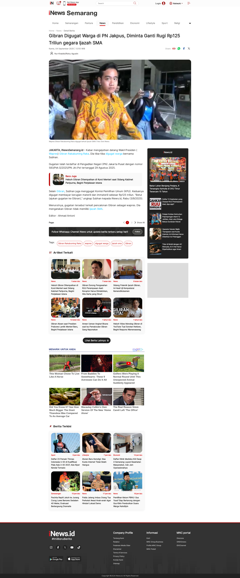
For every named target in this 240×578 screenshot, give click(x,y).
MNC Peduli (151, 549)
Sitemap (116, 563)
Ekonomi (134, 23)
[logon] (51, 3)
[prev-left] (124, 222)
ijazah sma (117, 243)
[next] (135, 222)
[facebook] (184, 48)
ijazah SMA (96, 208)
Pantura (89, 23)
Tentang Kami (118, 538)
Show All (141, 222)
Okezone (180, 538)
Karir (148, 538)
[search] (135, 3)
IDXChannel (181, 545)
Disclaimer (117, 549)
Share (168, 48)
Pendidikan (118, 23)
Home (55, 23)
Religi (177, 23)
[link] (174, 48)
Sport (165, 23)
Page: (51, 222)
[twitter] (189, 48)
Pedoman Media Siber (121, 545)
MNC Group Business (155, 542)
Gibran (60, 191)
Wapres (53, 153)
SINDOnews (181, 542)
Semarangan (71, 23)
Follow (137, 232)
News (102, 23)
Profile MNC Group (154, 545)
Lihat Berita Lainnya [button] (95, 340)
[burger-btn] (189, 3)
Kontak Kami (118, 560)
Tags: (51, 242)
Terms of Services (120, 553)
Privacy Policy (118, 556)
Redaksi (116, 542)
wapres (88, 243)
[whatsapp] (179, 48)
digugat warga (114, 153)
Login (158, 3)
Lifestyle (150, 23)
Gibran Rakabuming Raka (74, 153)
